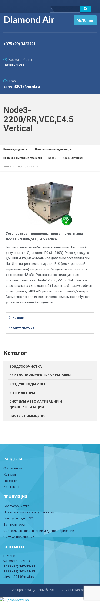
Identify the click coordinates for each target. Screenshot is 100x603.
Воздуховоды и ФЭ (27, 384)
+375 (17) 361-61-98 (19, 571)
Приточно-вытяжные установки (40, 375)
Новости (10, 480)
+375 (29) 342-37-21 (19, 566)
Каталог (10, 474)
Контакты (11, 486)
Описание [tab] (16, 317)
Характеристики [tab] (21, 328)
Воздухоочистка (25, 366)
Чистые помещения (28, 415)
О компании (12, 468)
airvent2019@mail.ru (18, 576)
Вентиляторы (22, 393)
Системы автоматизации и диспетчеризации (35, 404)
